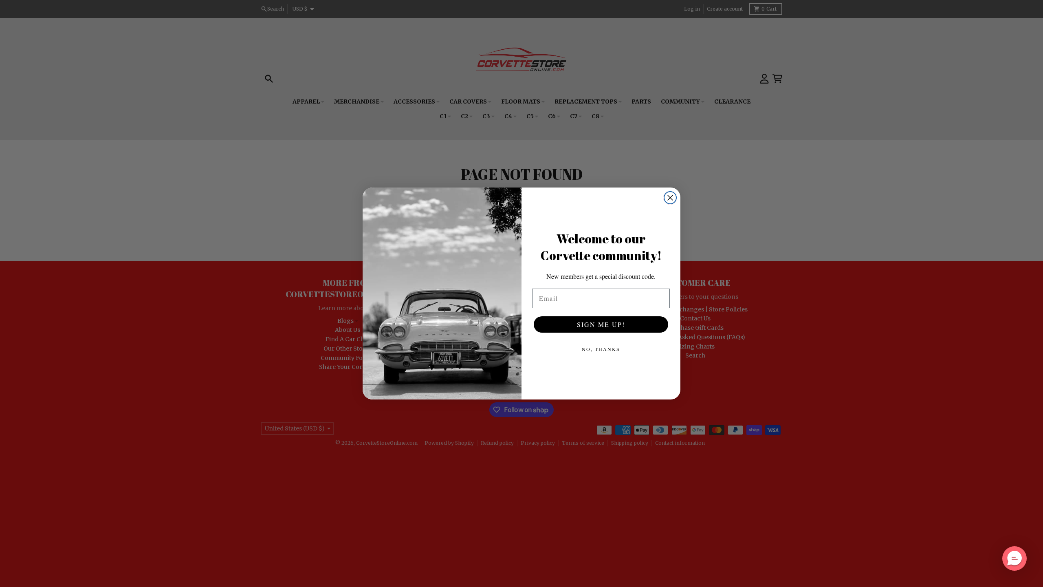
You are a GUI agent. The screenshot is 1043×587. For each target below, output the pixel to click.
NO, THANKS (601, 349)
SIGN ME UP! (601, 324)
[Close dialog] (670, 198)
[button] (1014, 558)
